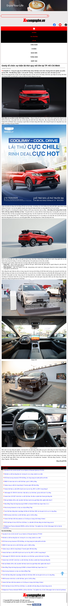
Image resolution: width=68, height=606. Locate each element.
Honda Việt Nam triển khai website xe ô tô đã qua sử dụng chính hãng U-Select (24, 518)
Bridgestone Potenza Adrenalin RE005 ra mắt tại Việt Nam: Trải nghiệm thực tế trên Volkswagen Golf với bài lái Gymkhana (34, 589)
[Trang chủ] (34, 28)
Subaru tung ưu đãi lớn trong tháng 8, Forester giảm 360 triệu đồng (21, 485)
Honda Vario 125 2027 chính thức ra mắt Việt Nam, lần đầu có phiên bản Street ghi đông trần (28, 496)
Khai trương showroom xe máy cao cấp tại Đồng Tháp (18, 507)
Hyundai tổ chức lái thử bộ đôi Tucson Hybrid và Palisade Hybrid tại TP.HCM (24, 470)
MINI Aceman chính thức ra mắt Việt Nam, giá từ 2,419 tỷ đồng (20, 515)
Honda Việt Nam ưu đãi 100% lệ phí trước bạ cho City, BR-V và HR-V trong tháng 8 (26, 489)
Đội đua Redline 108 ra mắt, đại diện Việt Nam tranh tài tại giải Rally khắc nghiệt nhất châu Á (28, 500)
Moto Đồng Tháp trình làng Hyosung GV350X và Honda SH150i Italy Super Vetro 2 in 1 (26, 503)
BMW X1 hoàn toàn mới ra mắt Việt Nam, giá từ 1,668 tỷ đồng (20, 481)
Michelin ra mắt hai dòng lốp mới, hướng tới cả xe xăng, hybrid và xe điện (23, 474)
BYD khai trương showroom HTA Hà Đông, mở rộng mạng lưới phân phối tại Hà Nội (25, 477)
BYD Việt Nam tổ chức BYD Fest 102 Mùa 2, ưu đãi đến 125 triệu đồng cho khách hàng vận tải (29, 522)
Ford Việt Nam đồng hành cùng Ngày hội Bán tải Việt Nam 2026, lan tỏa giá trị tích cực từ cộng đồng (30, 511)
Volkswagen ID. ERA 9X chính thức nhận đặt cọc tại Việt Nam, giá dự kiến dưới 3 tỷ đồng (27, 492)
